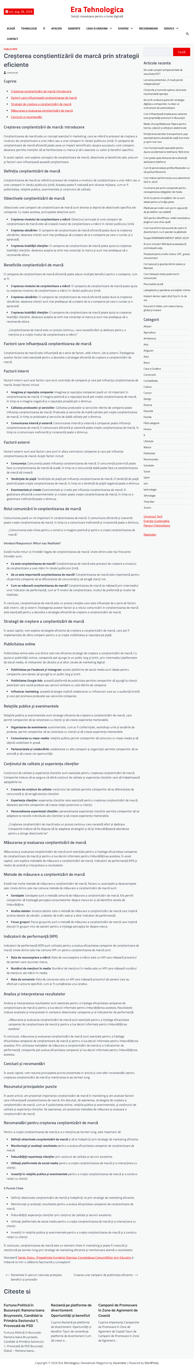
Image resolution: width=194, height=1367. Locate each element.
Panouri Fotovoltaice (157, 525)
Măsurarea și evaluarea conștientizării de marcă (42, 110)
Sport (147, 477)
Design (147, 399)
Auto (146, 356)
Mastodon (150, 534)
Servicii (169, 28)
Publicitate (10, 49)
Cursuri (148, 393)
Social (147, 471)
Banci (147, 363)
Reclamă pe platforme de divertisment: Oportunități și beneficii (71, 1310)
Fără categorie (151, 423)
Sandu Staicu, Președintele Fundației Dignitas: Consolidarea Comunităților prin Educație (74, 1257)
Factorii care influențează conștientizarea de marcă (44, 97)
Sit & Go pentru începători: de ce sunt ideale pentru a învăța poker (164, 200)
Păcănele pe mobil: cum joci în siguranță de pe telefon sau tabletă (165, 210)
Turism (147, 508)
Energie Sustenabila (156, 521)
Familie (148, 417)
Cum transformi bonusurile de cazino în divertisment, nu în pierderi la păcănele (165, 230)
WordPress (151, 1363)
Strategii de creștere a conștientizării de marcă (41, 104)
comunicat (12, 72)
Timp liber (149, 502)
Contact (12, 39)
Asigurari (148, 350)
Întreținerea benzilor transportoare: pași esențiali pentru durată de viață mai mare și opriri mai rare (166, 138)
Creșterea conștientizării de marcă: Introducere (41, 91)
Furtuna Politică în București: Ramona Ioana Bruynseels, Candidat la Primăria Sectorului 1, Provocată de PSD (24, 1315)
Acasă (11, 28)
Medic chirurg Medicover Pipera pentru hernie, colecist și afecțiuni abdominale (165, 126)
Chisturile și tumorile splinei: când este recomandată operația (165, 92)
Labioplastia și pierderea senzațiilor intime (167, 290)
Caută (181, 52)
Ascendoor (120, 1363)
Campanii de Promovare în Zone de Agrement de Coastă (118, 1310)
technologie (150, 489)
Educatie (148, 411)
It (44, 28)
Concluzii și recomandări (26, 117)
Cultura (148, 387)
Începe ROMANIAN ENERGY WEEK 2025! (166, 238)
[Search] (187, 34)
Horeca (147, 429)
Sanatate (74, 28)
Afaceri (56, 28)
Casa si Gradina (97, 28)
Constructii (150, 375)
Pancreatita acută (153, 284)
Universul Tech (153, 516)
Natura (147, 447)
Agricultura (150, 332)
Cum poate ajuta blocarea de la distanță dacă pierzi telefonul (165, 160)
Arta (146, 344)
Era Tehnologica (97, 9)
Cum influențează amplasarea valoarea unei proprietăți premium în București (165, 116)
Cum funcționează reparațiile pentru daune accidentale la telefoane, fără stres (166, 150)
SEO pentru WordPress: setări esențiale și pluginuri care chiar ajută (167, 220)
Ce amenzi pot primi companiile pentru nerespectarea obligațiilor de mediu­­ (165, 190)
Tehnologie (29, 28)
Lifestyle (148, 441)
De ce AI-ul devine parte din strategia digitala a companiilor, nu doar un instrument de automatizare (164, 104)
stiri (146, 483)
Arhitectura (150, 338)
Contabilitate (151, 381)
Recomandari (148, 28)
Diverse (123, 28)
